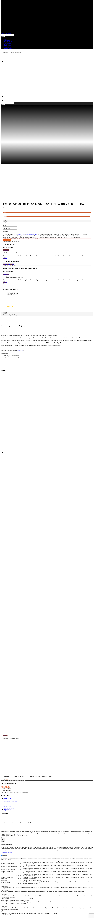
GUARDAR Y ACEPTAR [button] (7, 914)
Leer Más (5, 735)
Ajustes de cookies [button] (5, 835)
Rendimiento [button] (4, 888)
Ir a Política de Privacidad (6, 852)
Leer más (17, 834)
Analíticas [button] (3, 893)
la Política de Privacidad (31, 234)
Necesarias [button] (3, 854)
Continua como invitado (8, 264)
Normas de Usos (21, 234)
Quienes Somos (7, 798)
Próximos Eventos (8, 47)
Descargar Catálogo (8, 48)
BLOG (5, 44)
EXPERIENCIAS (8, 41)
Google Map (20, 350)
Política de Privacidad (9, 808)
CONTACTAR (7, 45)
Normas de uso (7, 809)
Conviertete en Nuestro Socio (10, 801)
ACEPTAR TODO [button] (14, 835)
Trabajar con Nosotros (9, 799)
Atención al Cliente (8, 806)
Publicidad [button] (3, 905)
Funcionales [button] (3, 884)
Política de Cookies (8, 810)
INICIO (5, 39)
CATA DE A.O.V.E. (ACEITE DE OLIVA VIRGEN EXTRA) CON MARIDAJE (27, 776)
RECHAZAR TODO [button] (24, 835)
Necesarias (4, 855)
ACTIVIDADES (8, 43)
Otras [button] (2, 910)
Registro (5, 258)
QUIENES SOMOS (8, 40)
